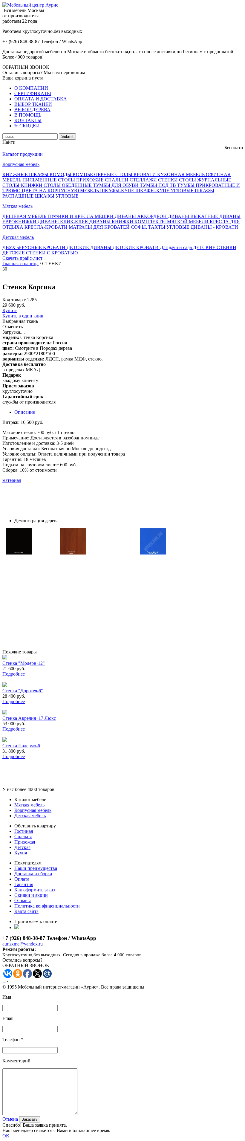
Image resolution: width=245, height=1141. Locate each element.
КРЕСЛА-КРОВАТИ (46, 227)
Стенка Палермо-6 (21, 745)
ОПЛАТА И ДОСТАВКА (40, 98)
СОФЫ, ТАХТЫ (148, 227)
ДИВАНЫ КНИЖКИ (111, 221)
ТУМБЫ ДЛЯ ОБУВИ (116, 185)
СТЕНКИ (168, 179)
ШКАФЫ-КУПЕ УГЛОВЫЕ (165, 190)
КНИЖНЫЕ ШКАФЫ (26, 174)
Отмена (10, 1119)
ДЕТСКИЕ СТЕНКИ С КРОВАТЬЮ (40, 252)
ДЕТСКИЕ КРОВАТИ (136, 247)
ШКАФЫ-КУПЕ (117, 190)
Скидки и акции (31, 895)
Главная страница (20, 263)
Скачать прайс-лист (22, 258)
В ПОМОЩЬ (27, 114)
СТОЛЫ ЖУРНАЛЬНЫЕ (205, 179)
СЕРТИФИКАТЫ (32, 93)
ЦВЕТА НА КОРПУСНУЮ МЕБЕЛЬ (61, 190)
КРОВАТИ (145, 174)
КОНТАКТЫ (28, 120)
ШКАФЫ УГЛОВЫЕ (57, 195)
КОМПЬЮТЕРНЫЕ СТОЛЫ (103, 174)
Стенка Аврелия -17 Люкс (29, 718)
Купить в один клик (22, 315)
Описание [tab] (24, 412)
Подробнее (13, 673)
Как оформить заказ (34, 889)
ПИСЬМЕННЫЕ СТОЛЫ (49, 179)
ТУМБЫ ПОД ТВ (158, 185)
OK (6, 1135)
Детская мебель (18, 237)
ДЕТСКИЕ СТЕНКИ (214, 247)
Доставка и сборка (33, 873)
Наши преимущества (35, 868)
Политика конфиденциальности (47, 905)
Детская (22, 847)
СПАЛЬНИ (117, 179)
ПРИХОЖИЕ (90, 179)
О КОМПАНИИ (31, 88)
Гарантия (23, 884)
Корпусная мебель (20, 164)
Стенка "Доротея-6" (22, 690)
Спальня (23, 836)
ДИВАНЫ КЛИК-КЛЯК (63, 221)
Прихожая (24, 841)
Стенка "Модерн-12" (23, 663)
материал (11, 480)
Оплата (21, 879)
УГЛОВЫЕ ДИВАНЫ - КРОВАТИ (202, 227)
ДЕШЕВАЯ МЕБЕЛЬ (25, 216)
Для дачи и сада (176, 247)
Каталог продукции (22, 154)
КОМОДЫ (61, 174)
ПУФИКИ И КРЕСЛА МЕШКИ (81, 216)
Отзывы (22, 900)
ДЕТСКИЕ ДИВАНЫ (90, 247)
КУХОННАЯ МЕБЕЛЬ (181, 174)
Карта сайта (26, 911)
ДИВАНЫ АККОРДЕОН (141, 216)
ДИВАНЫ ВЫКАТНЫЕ (193, 216)
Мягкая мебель (17, 206)
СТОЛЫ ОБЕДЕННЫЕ (68, 185)
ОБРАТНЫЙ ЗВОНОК (25, 67)
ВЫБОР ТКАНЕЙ (33, 104)
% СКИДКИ (27, 125)
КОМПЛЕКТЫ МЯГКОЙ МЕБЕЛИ (172, 221)
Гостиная (23, 831)
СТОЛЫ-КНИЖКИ (23, 185)
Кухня (20, 852)
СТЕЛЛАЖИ (144, 179)
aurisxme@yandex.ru (22, 943)
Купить (9, 310)
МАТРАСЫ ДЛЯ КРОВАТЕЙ (100, 227)
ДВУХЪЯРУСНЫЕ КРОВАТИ (34, 247)
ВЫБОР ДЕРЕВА (32, 109)
